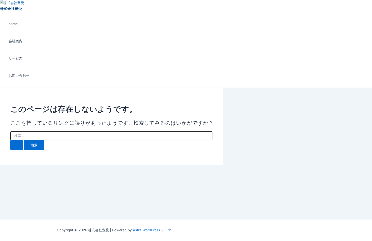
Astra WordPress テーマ (152, 230)
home (13, 24)
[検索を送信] (16, 145)
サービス (15, 58)
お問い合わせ (19, 75)
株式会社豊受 (11, 8)
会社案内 (15, 41)
